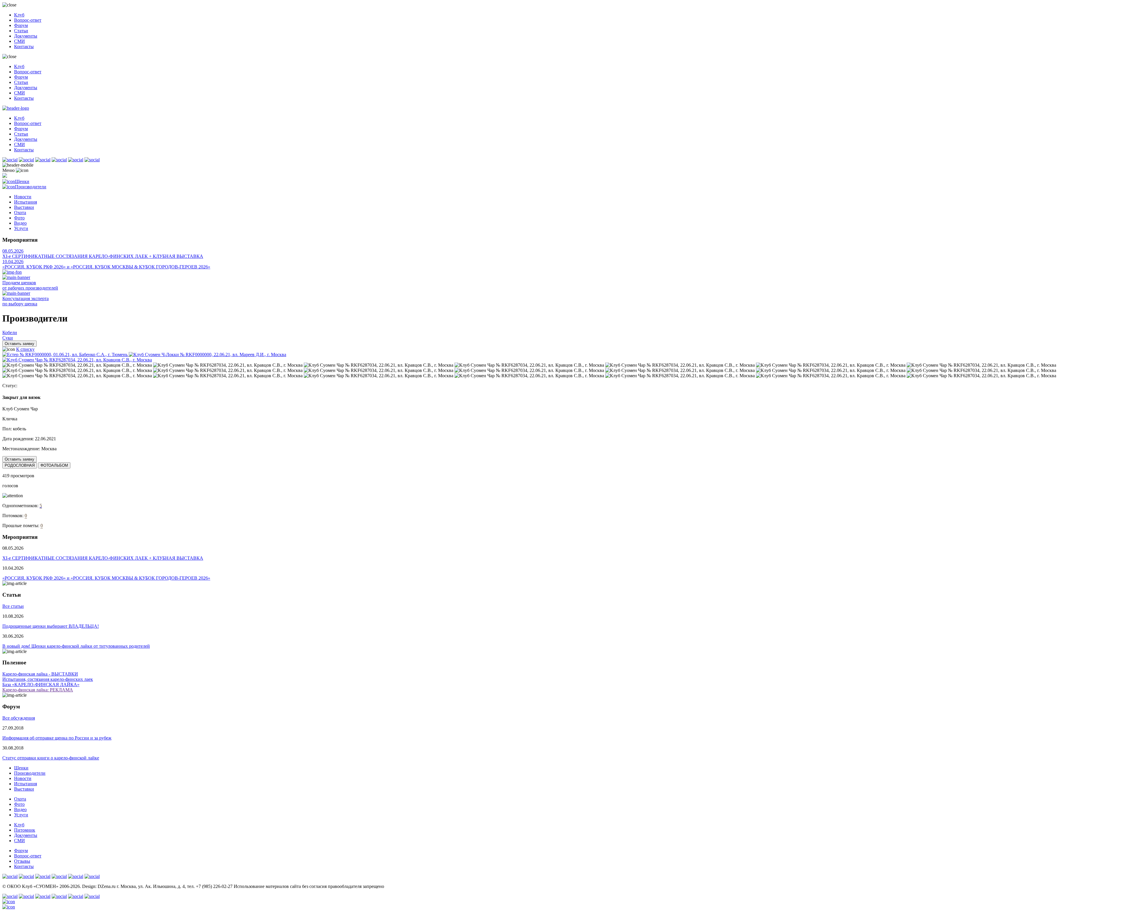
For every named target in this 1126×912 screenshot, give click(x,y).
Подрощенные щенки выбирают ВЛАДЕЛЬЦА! (50, 626)
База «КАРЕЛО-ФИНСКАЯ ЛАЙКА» (40, 684)
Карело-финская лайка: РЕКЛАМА (37, 689)
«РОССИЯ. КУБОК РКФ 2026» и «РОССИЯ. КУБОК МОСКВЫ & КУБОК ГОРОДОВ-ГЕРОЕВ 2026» (106, 266)
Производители (30, 186)
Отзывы (22, 861)
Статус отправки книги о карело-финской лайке (50, 757)
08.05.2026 (12, 250)
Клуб (19, 14)
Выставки (24, 207)
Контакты (24, 46)
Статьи (21, 30)
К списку (25, 349)
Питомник (24, 830)
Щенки (22, 181)
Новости (22, 196)
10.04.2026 (12, 261)
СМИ (19, 41)
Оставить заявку (19, 343)
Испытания (25, 201)
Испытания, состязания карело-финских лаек (47, 679)
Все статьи (13, 606)
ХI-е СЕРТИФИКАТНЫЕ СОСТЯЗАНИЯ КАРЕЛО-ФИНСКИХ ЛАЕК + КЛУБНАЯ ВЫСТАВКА (102, 256)
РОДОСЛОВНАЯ (20, 465)
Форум (21, 25)
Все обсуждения (18, 717)
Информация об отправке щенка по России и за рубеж (56, 737)
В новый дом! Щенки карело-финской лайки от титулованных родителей (76, 646)
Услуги (21, 228)
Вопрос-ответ (27, 20)
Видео (20, 223)
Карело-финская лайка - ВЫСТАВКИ (40, 673)
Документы (25, 35)
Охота (20, 212)
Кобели (9, 332)
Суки (7, 337)
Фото (19, 217)
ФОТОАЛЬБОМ (54, 465)
